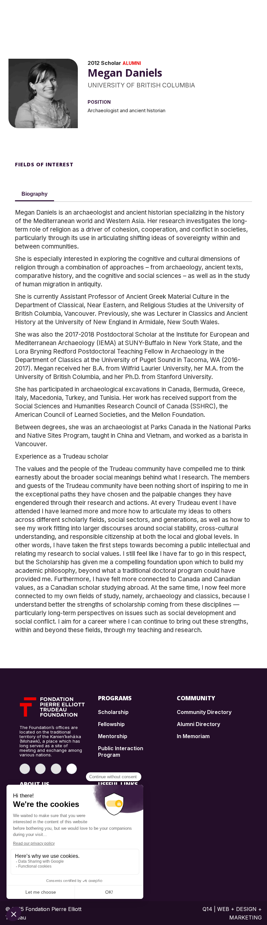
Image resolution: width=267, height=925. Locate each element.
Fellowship (111, 724)
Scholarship (113, 712)
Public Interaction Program (120, 751)
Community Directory (204, 712)
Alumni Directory (198, 724)
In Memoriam (193, 736)
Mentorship (112, 736)
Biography (34, 194)
